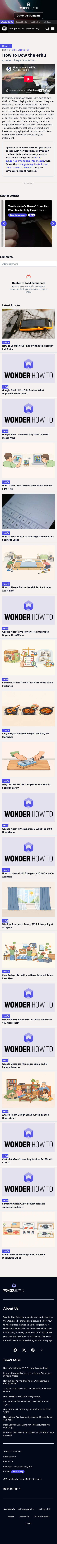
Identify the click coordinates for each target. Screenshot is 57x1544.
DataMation (24, 1516)
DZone (29, 1523)
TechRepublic (44, 1509)
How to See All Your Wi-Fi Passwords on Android (25, 1368)
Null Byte (47, 22)
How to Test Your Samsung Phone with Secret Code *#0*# (26, 1410)
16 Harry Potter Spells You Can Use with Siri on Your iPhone (27, 1390)
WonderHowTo (7, 22)
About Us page (45, 1340)
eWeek (11, 1516)
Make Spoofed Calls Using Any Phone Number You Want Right (26, 1426)
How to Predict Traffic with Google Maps (21, 1396)
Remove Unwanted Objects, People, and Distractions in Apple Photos (27, 1374)
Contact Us (8, 1461)
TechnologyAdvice (25, 1509)
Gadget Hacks (21, 22)
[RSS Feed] (41, 1350)
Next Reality (35, 22)
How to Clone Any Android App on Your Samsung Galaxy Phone (26, 1382)
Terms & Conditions (12, 1451)
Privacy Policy (9, 1456)
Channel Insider (41, 1516)
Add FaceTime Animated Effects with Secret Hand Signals (26, 1403)
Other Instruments (28, 15)
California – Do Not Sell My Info (17, 1466)
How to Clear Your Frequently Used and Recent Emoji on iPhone (27, 1418)
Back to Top (10, 1488)
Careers (13, 1471)
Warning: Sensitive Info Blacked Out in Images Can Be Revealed (28, 1434)
